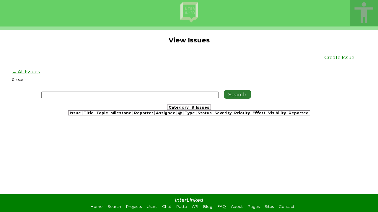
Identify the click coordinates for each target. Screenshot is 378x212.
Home (96, 206)
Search (114, 206)
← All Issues (26, 71)
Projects (134, 206)
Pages (254, 206)
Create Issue (339, 57)
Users (152, 206)
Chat (166, 206)
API (195, 206)
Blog (207, 206)
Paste (181, 206)
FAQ (221, 206)
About (237, 206)
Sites (269, 206)
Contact (286, 206)
